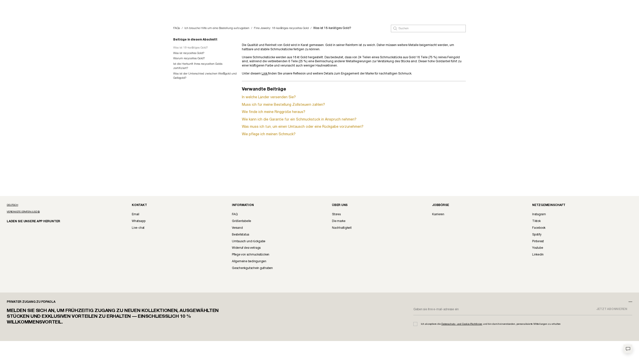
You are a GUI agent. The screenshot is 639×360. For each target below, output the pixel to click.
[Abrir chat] (628, 348)
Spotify (536, 234)
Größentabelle (241, 221)
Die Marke (338, 221)
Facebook (538, 227)
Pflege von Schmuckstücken (250, 254)
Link (265, 73)
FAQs (176, 28)
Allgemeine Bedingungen (249, 261)
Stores (336, 214)
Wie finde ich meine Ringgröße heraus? (273, 112)
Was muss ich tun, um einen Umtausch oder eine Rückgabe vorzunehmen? (302, 126)
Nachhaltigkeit (342, 227)
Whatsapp (138, 221)
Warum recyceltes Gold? (189, 58)
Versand (237, 227)
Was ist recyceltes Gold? (188, 53)
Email (135, 214)
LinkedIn (538, 254)
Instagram (539, 214)
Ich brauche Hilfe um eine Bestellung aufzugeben (216, 28)
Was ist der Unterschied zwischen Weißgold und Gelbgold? (205, 75)
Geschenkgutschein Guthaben (252, 268)
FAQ (234, 214)
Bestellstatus (240, 234)
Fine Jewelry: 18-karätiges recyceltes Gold (281, 28)
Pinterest (538, 241)
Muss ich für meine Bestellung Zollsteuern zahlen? (283, 104)
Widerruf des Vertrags (246, 247)
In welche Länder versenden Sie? (269, 97)
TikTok (536, 221)
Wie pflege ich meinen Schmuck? (269, 134)
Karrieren (438, 214)
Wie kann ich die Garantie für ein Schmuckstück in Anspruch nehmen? (299, 119)
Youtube (537, 247)
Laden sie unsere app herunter (29, 221)
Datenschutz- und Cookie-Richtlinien (461, 324)
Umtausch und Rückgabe (248, 241)
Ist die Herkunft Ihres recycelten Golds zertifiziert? (197, 66)
